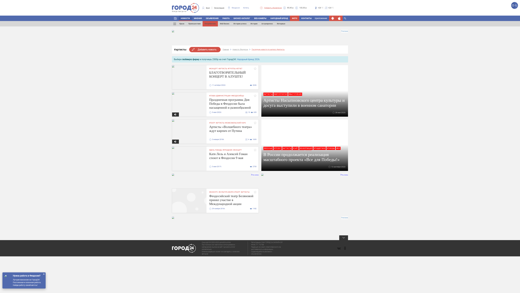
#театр (212, 123)
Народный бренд (279, 18)
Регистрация (219, 8)
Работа (226, 18)
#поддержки (319, 148)
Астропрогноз (267, 24)
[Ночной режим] (516, 5)
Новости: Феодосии (240, 49)
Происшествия (194, 24)
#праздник (228, 150)
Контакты (306, 18)
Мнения (198, 18)
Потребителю (210, 24)
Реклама (344, 31)
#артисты (222, 69)
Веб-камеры (260, 18)
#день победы (215, 150)
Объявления (212, 18)
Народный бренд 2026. (248, 59)
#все (338, 148)
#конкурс (213, 192)
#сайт (295, 148)
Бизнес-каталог (242, 18)
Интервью (281, 24)
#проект (277, 148)
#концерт (213, 69)
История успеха (239, 24)
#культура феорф (226, 192)
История (254, 24)
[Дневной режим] (513, 5)
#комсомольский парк (235, 123)
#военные (268, 148)
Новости (185, 18)
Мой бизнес (224, 24)
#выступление (295, 94)
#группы (232, 69)
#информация (306, 148)
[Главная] (175, 18)
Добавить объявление (273, 8)
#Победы (331, 148)
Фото (294, 18)
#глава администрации (220, 96)
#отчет (239, 69)
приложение (321, 18)
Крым (181, 24)
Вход (208, 8)
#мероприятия (280, 94)
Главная (226, 49)
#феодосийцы (237, 96)
